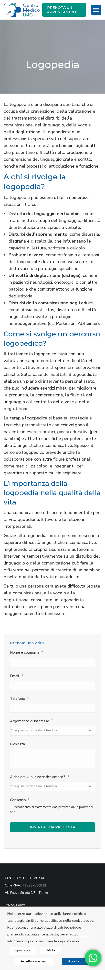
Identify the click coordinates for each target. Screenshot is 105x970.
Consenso (20, 800)
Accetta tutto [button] (77, 961)
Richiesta (17, 744)
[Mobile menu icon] (96, 10)
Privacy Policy (15, 905)
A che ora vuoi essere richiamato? (39, 777)
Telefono (19, 698)
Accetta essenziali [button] (34, 961)
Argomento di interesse (31, 721)
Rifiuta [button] (50, 950)
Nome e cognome (26, 652)
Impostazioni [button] (23, 950)
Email (16, 676)
